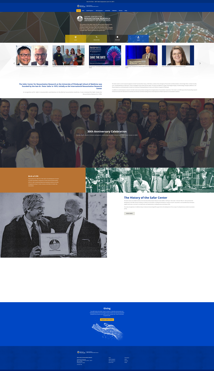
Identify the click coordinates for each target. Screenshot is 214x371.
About (126, 359)
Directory (120, 10)
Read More (129, 213)
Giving (126, 10)
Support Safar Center (107, 319)
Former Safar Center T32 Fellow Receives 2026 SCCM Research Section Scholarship (177, 66)
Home (78, 10)
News (83, 10)
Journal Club (107, 10)
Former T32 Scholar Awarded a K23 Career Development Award (64, 66)
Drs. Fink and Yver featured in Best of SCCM (97, 66)
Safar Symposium (99, 10)
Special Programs (89, 10)
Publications (114, 10)
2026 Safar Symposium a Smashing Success (133, 66)
